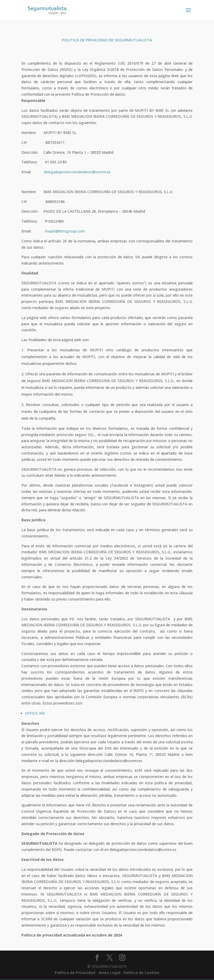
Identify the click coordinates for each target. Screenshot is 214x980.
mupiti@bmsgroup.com (65, 231)
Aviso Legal (109, 972)
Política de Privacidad (75, 972)
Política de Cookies (141, 972)
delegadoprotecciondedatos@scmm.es (77, 171)
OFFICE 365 (35, 713)
